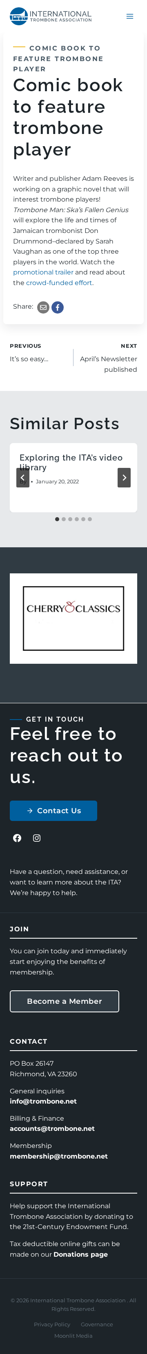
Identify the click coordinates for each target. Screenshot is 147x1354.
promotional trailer (43, 272)
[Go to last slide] (22, 477)
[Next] (124, 477)
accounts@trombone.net (52, 1128)
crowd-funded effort (59, 283)
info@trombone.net (43, 1101)
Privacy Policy (52, 1324)
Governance (97, 1324)
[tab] (57, 519)
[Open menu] (129, 16)
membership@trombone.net (59, 1156)
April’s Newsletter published (108, 358)
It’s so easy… (29, 353)
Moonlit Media (73, 1335)
